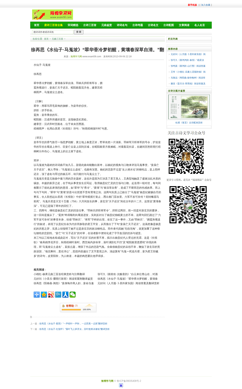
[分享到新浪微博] (51, 295)
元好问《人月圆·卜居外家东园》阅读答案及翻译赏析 (128, 283)
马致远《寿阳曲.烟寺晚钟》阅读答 (188, 77)
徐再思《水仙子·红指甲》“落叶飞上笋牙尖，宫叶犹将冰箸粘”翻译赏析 (74, 329)
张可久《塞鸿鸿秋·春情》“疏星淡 (187, 60)
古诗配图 (168, 25)
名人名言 (199, 25)
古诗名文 (153, 25)
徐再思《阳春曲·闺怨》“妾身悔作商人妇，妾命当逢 (64, 283)
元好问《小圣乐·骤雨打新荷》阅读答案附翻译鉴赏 (63, 278)
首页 (36, 25)
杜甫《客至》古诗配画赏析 (189, 122)
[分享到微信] (73, 295)
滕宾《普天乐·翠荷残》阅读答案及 (188, 83)
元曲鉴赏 (106, 25)
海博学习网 (76, 56)
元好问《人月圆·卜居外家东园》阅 (188, 54)
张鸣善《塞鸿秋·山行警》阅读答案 (188, 66)
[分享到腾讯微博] (58, 295)
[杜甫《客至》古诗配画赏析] (189, 118)
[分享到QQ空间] (44, 295)
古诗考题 (137, 25)
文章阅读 (184, 25)
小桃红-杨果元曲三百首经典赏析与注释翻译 (59, 274)
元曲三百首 (57, 39)
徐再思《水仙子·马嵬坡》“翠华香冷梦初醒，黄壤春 (128, 278)
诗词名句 (122, 25)
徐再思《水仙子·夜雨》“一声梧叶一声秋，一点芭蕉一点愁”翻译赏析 (73, 323)
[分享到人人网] (65, 295)
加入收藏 (205, 5)
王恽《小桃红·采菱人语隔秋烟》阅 (188, 72)
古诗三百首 (89, 25)
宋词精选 (73, 25)
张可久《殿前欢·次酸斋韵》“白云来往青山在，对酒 (128, 274)
